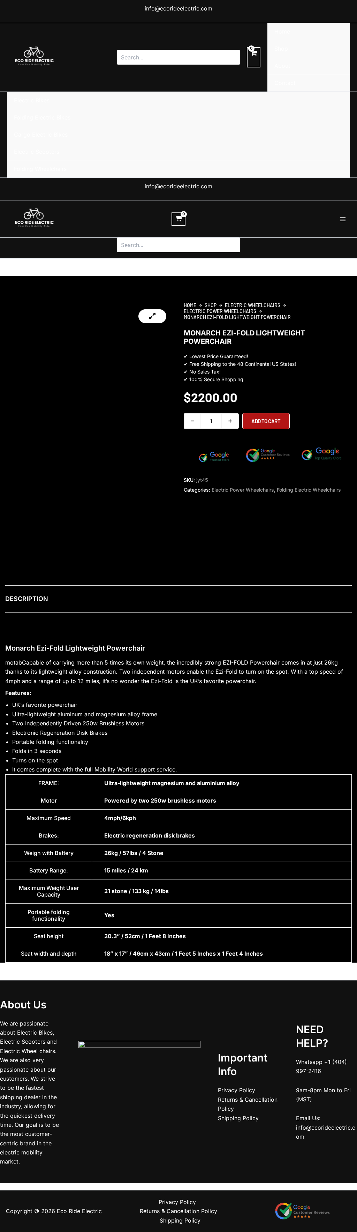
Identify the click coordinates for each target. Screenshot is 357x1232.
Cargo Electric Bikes (41, 134)
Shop (281, 48)
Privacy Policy (236, 1090)
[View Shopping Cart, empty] (253, 57)
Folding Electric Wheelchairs (309, 490)
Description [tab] (26, 598)
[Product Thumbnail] (152, 316)
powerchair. (241, 680)
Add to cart (266, 421)
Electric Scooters (36, 151)
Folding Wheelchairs (40, 168)
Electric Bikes (32, 100)
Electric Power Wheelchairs (220, 311)
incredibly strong (199, 662)
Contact (285, 82)
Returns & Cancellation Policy (178, 1211)
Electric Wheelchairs (252, 305)
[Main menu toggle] (342, 219)
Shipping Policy (238, 1118)
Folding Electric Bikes (42, 117)
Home (282, 31)
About (282, 65)
